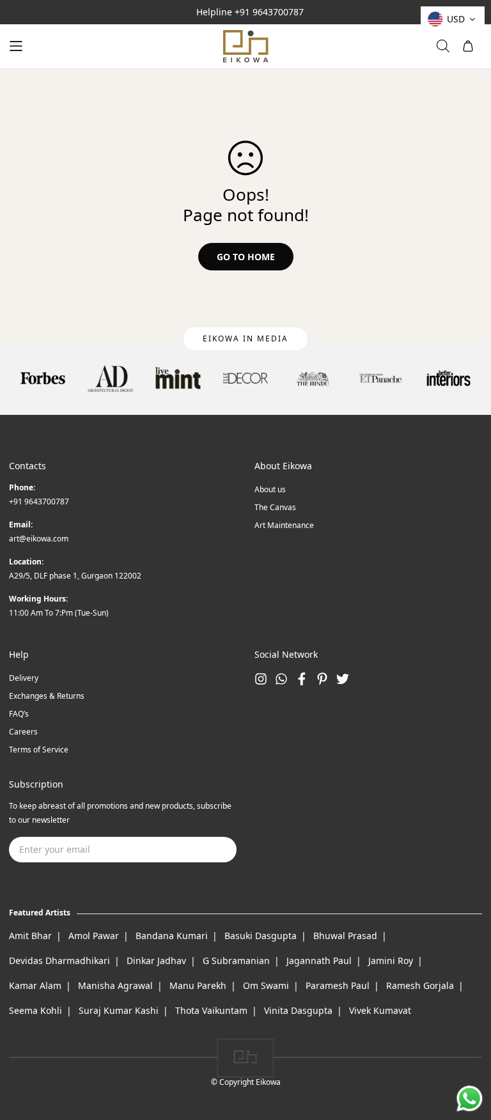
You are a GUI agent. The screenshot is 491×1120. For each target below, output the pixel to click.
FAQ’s (19, 713)
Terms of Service (38, 749)
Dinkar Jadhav (156, 960)
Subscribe (206, 849)
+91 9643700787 (269, 12)
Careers (23, 731)
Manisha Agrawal (115, 985)
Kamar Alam (35, 985)
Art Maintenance (284, 525)
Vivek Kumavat (380, 1010)
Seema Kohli (35, 1010)
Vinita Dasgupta (298, 1010)
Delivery (23, 678)
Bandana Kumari (172, 935)
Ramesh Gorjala (420, 985)
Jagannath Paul (319, 960)
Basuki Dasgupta (260, 935)
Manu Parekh (197, 985)
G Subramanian (236, 960)
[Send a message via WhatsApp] (470, 1099)
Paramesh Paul (338, 985)
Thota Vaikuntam (211, 1010)
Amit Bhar (30, 935)
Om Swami (266, 985)
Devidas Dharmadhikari (59, 960)
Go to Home (246, 257)
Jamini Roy (390, 960)
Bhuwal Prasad (345, 935)
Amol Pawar (93, 935)
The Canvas (275, 507)
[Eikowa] (245, 46)
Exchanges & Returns (46, 695)
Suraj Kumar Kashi (119, 1010)
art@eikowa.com (38, 538)
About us (270, 489)
